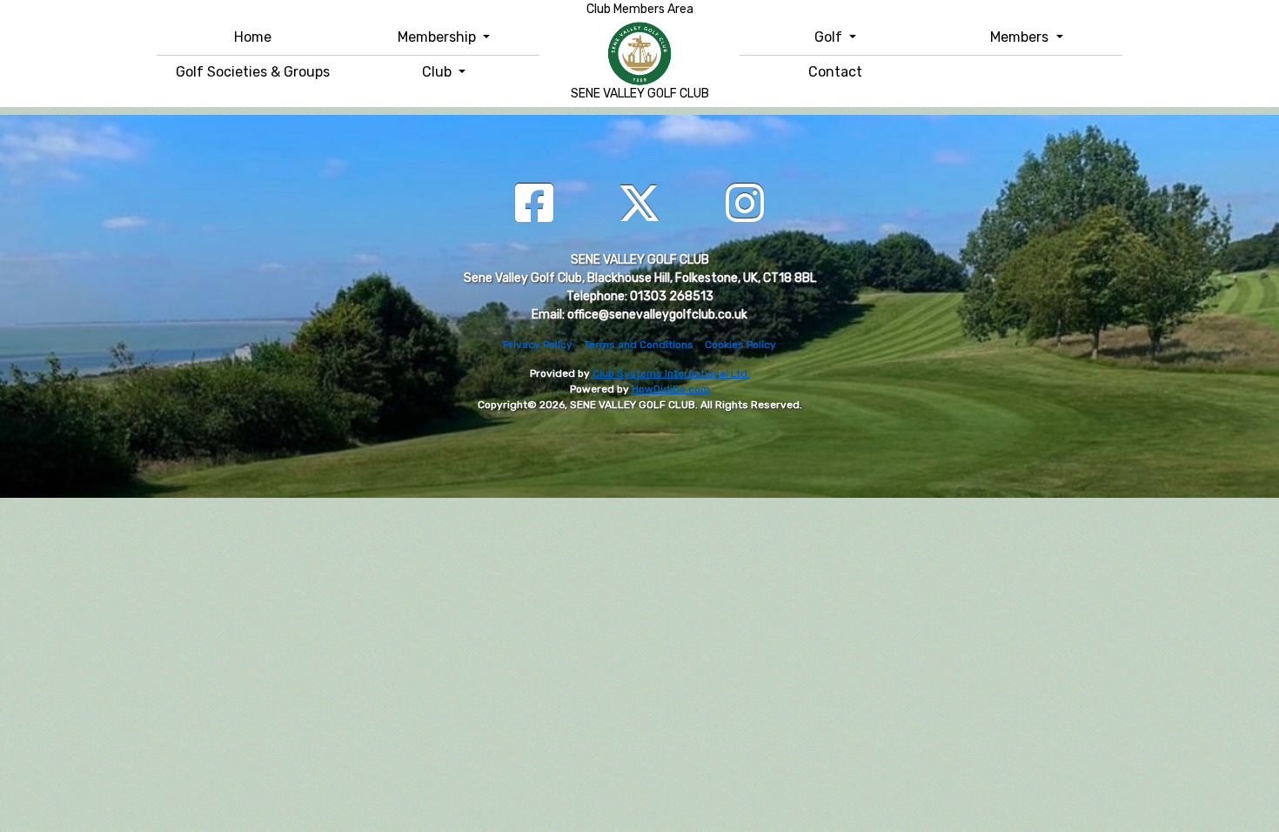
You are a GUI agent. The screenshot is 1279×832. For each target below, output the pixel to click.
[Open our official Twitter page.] (639, 205)
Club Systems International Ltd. (671, 373)
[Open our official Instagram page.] (745, 205)
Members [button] (1021, 37)
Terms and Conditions (638, 345)
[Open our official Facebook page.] (534, 205)
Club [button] (438, 72)
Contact (835, 72)
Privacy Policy (538, 345)
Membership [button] (438, 37)
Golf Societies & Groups (253, 72)
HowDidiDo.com (671, 389)
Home (252, 37)
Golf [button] (830, 37)
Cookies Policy (740, 345)
